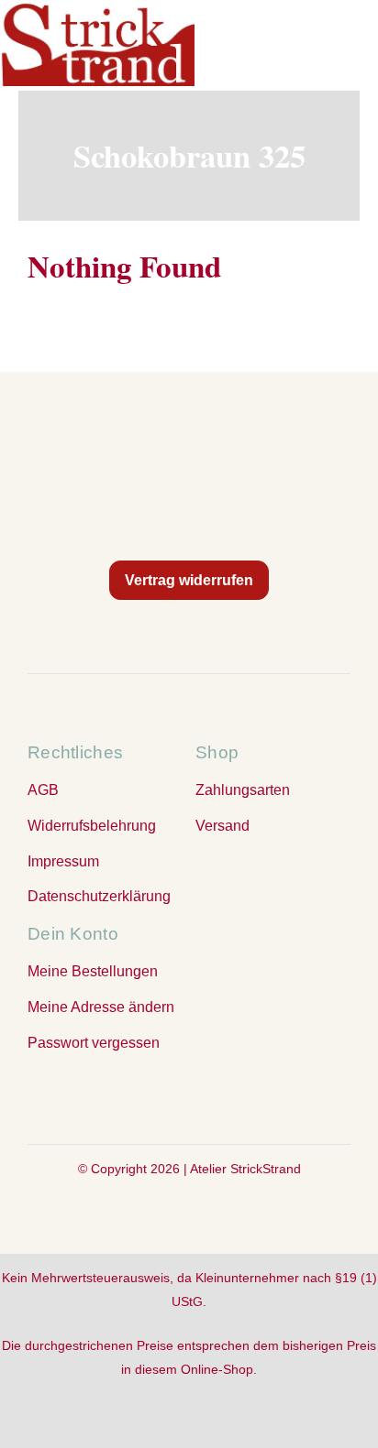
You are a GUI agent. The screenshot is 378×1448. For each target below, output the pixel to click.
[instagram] (189, 1095)
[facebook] (152, 1095)
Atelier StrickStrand (245, 1168)
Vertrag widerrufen (189, 580)
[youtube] (226, 1095)
